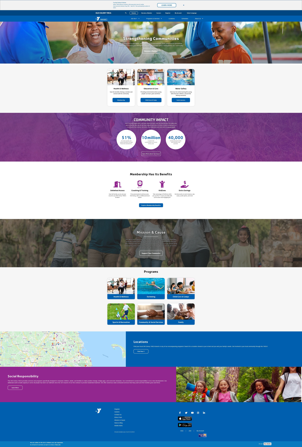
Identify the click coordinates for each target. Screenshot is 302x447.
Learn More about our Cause (151, 154)
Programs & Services (153, 18)
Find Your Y (140, 351)
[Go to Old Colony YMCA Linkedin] (204, 413)
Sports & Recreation (121, 322)
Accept (261, 443)
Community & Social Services (151, 322)
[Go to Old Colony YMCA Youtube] (192, 413)
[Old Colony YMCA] (98, 18)
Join (190, 431)
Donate (134, 13)
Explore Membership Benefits (151, 205)
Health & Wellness (121, 297)
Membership (121, 100)
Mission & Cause (119, 420)
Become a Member (146, 13)
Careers (158, 13)
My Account (178, 13)
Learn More (15, 387)
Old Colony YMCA (103, 13)
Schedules (185, 18)
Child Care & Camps (181, 297)
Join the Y (134, 18)
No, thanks (267, 443)
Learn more (166, 5)
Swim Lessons (181, 100)
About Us (198, 18)
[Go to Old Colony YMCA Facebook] (180, 413)
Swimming (151, 297)
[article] (151, 5)
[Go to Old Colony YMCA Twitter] (186, 413)
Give (181, 431)
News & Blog (118, 423)
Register (167, 13)
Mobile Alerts (118, 425)
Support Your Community (151, 253)
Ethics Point (118, 417)
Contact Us (117, 414)
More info (57, 444)
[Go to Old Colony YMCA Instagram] (198, 413)
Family (181, 322)
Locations (172, 18)
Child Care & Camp (151, 100)
